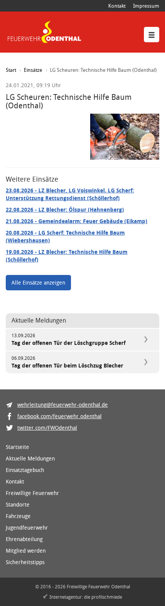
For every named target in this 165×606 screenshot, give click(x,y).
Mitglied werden (26, 550)
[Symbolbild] (124, 137)
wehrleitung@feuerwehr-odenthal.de (62, 404)
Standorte (18, 504)
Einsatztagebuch (25, 470)
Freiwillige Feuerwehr (32, 493)
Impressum (146, 5)
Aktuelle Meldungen (30, 458)
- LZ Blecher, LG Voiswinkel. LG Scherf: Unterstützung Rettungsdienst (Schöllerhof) (70, 194)
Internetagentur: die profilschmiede (86, 597)
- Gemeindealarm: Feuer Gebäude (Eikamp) (76, 221)
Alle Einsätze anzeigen (38, 282)
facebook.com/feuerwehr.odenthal (59, 416)
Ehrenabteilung (24, 539)
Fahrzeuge (18, 516)
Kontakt (116, 5)
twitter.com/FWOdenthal (47, 427)
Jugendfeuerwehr (27, 527)
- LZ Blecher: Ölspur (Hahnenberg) (65, 209)
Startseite (17, 446)
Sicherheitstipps (25, 562)
